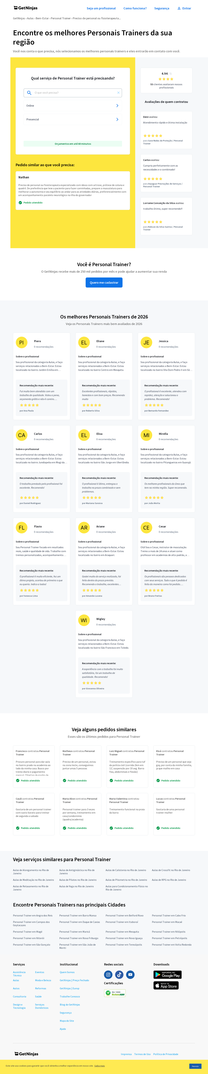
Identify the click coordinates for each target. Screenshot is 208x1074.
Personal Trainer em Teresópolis (124, 944)
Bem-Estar (42, 18)
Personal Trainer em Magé (27, 931)
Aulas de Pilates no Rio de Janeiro (78, 879)
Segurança (161, 8)
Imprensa (126, 1054)
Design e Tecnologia (19, 1006)
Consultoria (19, 996)
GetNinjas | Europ (69, 988)
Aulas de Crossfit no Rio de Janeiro (171, 870)
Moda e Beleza (43, 980)
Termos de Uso (142, 1054)
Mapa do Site (67, 1020)
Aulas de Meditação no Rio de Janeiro (33, 879)
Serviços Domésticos (41, 1006)
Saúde (38, 996)
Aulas (30, 18)
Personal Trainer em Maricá (74, 931)
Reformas (40, 988)
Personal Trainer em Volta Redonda (171, 944)
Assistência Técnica (19, 973)
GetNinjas (19, 18)
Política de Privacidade (165, 1054)
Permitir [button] (195, 1066)
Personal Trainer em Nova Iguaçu (124, 938)
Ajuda (63, 1028)
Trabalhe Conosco (70, 996)
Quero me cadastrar (104, 282)
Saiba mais (99, 1065)
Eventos (39, 972)
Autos (16, 988)
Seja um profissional (101, 8)
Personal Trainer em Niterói (28, 938)
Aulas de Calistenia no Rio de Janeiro (126, 870)
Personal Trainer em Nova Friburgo (78, 938)
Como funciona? (135, 8)
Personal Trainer (61, 18)
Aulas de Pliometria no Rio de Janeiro (126, 879)
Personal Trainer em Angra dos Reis (32, 915)
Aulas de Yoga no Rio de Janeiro (76, 886)
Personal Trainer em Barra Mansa (77, 915)
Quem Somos (67, 972)
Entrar (186, 8)
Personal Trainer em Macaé (167, 922)
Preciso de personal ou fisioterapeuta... (97, 18)
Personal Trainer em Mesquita (122, 931)
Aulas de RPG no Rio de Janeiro (169, 879)
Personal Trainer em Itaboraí (122, 922)
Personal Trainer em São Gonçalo (31, 944)
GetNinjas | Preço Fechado (74, 980)
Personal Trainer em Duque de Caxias (79, 922)
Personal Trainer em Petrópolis (169, 938)
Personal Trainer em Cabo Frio (169, 915)
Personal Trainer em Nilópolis (168, 931)
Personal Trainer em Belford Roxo (124, 915)
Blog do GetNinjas (70, 1004)
